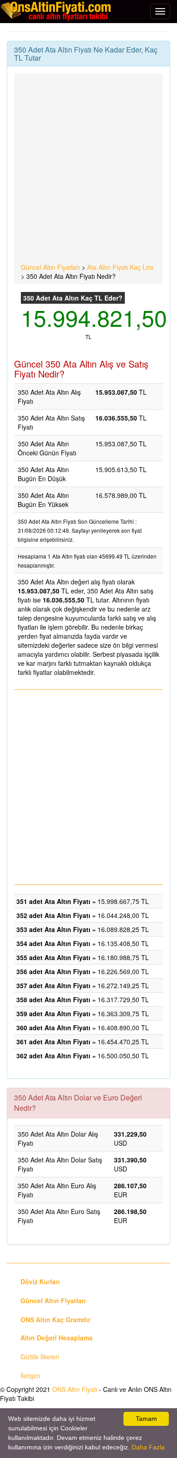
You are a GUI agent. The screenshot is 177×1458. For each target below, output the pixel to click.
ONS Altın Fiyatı (74, 1389)
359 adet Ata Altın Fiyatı (53, 1013)
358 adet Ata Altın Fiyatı (53, 999)
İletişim (30, 1375)
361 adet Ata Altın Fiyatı (53, 1041)
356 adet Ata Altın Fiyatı (53, 971)
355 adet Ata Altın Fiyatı (53, 957)
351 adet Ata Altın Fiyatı (53, 901)
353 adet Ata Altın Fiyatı (53, 929)
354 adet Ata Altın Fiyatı (53, 943)
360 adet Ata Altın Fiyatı (53, 1027)
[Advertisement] (88, 169)
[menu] (160, 11)
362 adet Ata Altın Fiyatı (53, 1055)
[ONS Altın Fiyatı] (56, 11)
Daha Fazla (148, 1447)
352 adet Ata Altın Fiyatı (53, 915)
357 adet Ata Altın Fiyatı (53, 985)
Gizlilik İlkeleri (39, 1356)
